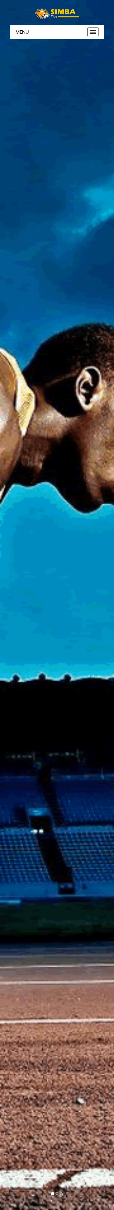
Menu (22, 31)
